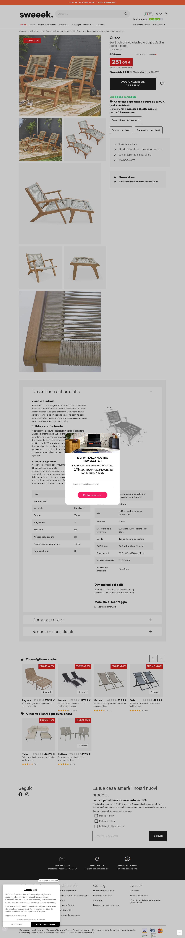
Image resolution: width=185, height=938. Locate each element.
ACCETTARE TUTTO (45, 924)
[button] (5, 928)
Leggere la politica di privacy (15, 916)
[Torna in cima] (179, 932)
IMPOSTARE (16, 924)
